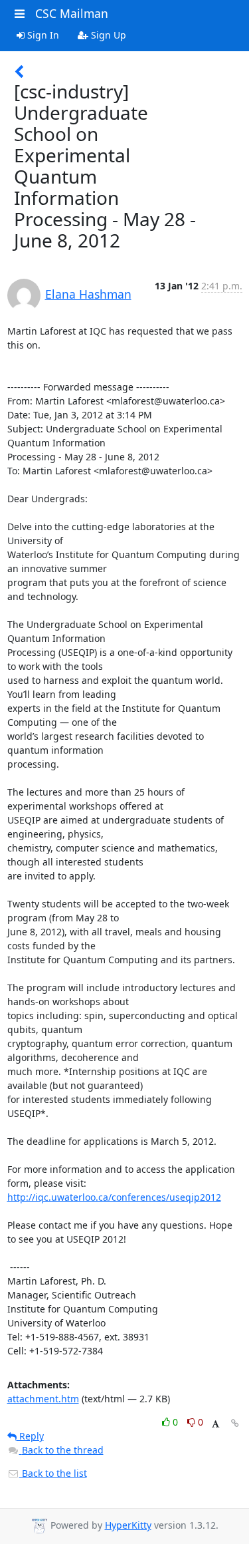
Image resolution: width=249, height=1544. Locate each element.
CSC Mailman (71, 13)
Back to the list (53, 1473)
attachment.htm (43, 1398)
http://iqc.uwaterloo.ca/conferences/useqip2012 (114, 1197)
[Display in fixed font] (215, 1424)
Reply (30, 1436)
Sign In (42, 35)
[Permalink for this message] (235, 1423)
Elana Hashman (88, 294)
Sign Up (107, 35)
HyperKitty (128, 1525)
